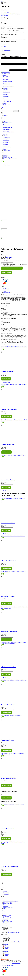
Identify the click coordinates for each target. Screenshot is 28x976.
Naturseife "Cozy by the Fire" (9, 409)
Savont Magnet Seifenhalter (8, 778)
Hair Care (5, 88)
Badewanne (5, 79)
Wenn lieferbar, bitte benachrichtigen (12, 268)
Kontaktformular (4, 15)
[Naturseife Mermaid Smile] (1, 502)
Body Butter (6, 94)
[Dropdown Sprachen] (2, 113)
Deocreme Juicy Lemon (7, 740)
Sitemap (5, 908)
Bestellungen (6, 916)
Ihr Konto (3, 910)
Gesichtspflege (6, 92)
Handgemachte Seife (7, 81)
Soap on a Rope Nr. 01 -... (8, 480)
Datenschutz (6, 904)
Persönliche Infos (7, 915)
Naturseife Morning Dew (7, 444)
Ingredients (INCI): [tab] (7, 292)
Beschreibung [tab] (6, 288)
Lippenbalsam (6, 96)
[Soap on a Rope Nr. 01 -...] (1, 459)
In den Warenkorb (6, 272)
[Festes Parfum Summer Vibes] (1, 612)
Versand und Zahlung (8, 903)
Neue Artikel (6, 892)
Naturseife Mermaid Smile (8, 523)
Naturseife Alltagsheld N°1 (8, 371)
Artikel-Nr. (3, 303)
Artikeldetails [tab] (6, 290)
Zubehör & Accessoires (8, 86)
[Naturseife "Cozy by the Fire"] (1, 390)
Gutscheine (5, 920)
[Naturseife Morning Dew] (1, 425)
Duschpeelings (6, 83)
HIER (4, 46)
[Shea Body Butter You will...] (1, 684)
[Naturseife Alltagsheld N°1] (1, 352)
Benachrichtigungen (7, 921)
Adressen (5, 919)
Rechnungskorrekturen (8, 917)
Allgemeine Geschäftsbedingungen (10, 901)
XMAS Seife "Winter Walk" (8, 560)
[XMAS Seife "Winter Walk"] (1, 540)
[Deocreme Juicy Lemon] (1, 720)
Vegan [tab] (4, 291)
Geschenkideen (6, 104)
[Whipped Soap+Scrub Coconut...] (1, 847)
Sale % (4, 75)
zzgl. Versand (9, 257)
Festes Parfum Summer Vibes (9, 631)
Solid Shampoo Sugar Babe (8, 667)
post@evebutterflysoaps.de (9, 12)
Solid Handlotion (7, 101)
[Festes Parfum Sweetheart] (1, 577)
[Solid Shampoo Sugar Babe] (1, 648)
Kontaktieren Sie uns (7, 907)
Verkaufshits (6, 894)
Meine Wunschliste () (7, 50)
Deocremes (5, 99)
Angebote (5, 891)
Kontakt (2, 1)
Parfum (4, 103)
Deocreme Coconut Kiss (7, 828)
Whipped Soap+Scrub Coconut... (10, 866)
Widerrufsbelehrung (7, 902)
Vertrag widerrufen (7, 922)
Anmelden (5, 115)
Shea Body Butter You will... (8, 704)
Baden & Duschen (7, 76)
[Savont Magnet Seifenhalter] (1, 759)
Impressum (5, 906)
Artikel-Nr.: (3, 258)
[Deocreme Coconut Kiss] (1, 808)
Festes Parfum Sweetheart (8, 596)
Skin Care (5, 89)
